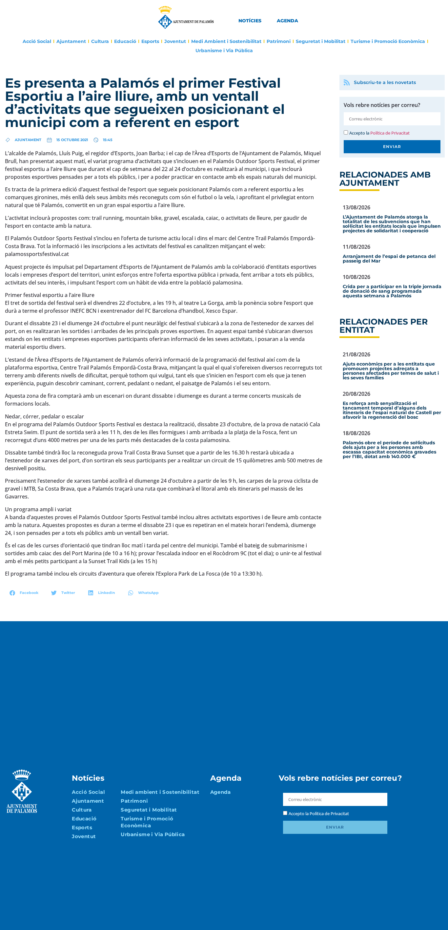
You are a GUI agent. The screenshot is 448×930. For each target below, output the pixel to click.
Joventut (175, 41)
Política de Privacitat (390, 133)
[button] (24, 593)
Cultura (100, 41)
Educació (125, 41)
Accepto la (379, 133)
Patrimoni (279, 41)
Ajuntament (71, 41)
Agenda (287, 21)
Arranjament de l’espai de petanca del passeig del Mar (389, 258)
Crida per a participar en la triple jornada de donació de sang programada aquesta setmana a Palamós (392, 291)
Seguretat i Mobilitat (320, 41)
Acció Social (37, 41)
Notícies (249, 21)
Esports (150, 41)
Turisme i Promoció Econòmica (388, 41)
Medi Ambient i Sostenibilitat (226, 41)
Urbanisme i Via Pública (224, 50)
